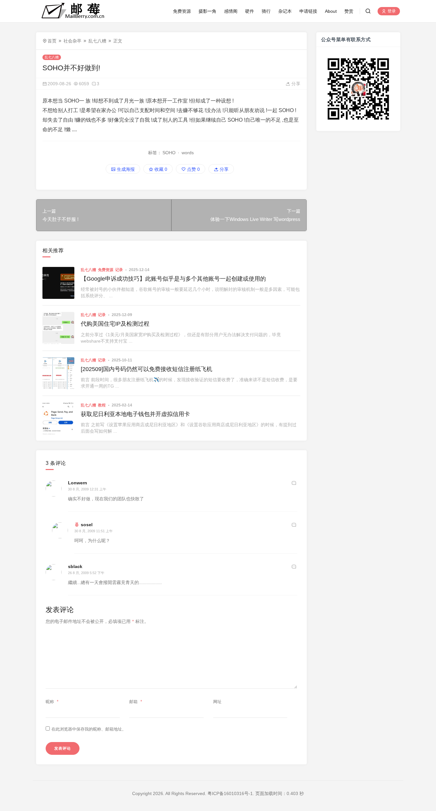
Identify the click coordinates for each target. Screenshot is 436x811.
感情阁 (230, 11)
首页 (52, 40)
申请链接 (308, 11)
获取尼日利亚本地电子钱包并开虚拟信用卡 (135, 414)
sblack (75, 566)
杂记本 (285, 11)
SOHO (169, 152)
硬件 (249, 11)
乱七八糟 (97, 40)
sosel (87, 524)
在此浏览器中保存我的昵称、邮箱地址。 (88, 729)
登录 (391, 11)
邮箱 (135, 701)
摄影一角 (207, 11)
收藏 (160, 169)
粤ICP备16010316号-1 (230, 793)
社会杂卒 (72, 40)
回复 (294, 483)
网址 (217, 701)
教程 (102, 405)
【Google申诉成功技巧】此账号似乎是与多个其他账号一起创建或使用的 (173, 279)
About (331, 11)
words (188, 152)
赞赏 (348, 11)
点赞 (193, 169)
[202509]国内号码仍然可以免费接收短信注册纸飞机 (146, 369)
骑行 (266, 11)
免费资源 (182, 11)
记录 (119, 270)
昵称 (52, 701)
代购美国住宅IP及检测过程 (115, 324)
